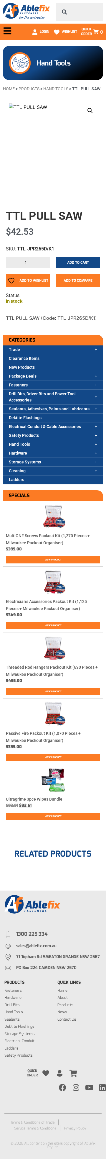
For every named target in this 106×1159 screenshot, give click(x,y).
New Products (22, 367)
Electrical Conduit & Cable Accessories (45, 426)
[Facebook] (62, 1087)
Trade (14, 349)
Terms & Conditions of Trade (32, 1122)
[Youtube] (89, 1087)
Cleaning (17, 470)
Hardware (18, 453)
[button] (90, 110)
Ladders (16, 479)
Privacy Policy (75, 1128)
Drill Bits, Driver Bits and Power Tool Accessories (42, 396)
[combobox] (79, 12)
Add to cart (78, 262)
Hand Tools (19, 444)
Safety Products (24, 435)
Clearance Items (24, 358)
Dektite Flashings (25, 417)
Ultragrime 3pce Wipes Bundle (34, 799)
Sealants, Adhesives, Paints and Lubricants (49, 408)
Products (29, 88)
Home (9, 88)
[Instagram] (76, 1087)
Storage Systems (25, 462)
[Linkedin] (102, 1087)
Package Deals (23, 376)
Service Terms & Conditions (35, 1128)
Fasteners (18, 385)
